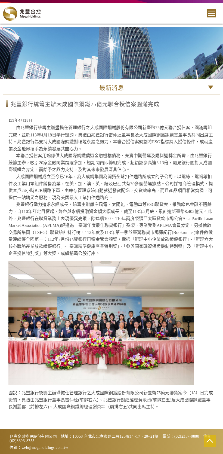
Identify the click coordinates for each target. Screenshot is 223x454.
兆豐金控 (22, 13)
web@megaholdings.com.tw (44, 448)
